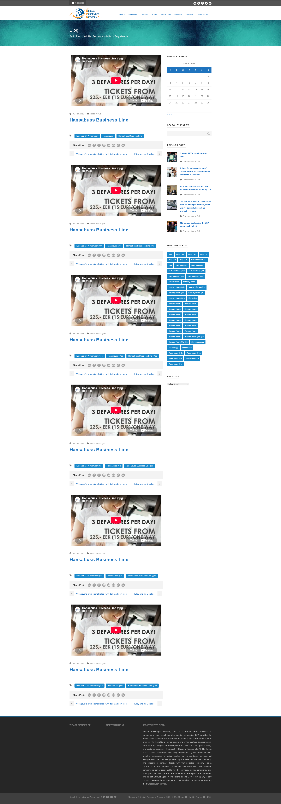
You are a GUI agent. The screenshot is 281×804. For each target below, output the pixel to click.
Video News (95, 114)
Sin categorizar (197, 342)
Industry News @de (177, 287)
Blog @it (172, 260)
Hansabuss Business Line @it (139, 466)
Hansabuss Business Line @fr (140, 246)
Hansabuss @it (114, 466)
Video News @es (98, 663)
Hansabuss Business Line (130, 136)
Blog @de (180, 254)
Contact (189, 14)
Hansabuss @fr (114, 246)
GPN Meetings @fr (196, 271)
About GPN (166, 14)
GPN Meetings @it (176, 276)
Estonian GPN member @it (88, 466)
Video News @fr (97, 223)
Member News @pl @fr (194, 337)
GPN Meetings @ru (195, 276)
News (154, 14)
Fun (170, 265)
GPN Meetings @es (177, 271)
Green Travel (174, 282)
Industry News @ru (177, 298)
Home (122, 14)
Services (144, 14)
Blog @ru (183, 260)
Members (132, 14)
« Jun (169, 114)
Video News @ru (98, 553)
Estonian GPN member (87, 136)
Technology (173, 348)
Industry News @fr (176, 293)
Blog (170, 254)
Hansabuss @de (115, 356)
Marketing (193, 298)
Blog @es (192, 254)
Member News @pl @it (178, 342)
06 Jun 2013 (78, 114)
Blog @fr (204, 254)
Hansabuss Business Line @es (142, 685)
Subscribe (79, 3)
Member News (175, 304)
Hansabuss (108, 136)
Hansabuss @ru (114, 575)
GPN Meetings (181, 265)
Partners (178, 14)
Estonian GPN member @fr (89, 246)
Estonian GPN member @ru (89, 575)
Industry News (189, 282)
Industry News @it (195, 293)
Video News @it (97, 443)
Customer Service (199, 260)
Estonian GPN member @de (89, 356)
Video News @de (98, 333)
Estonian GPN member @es (89, 685)
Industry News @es (197, 287)
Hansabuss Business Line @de (142, 356)
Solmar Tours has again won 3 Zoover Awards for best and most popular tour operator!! (195, 171)
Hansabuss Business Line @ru (141, 575)
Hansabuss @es (115, 685)
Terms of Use (202, 14)
